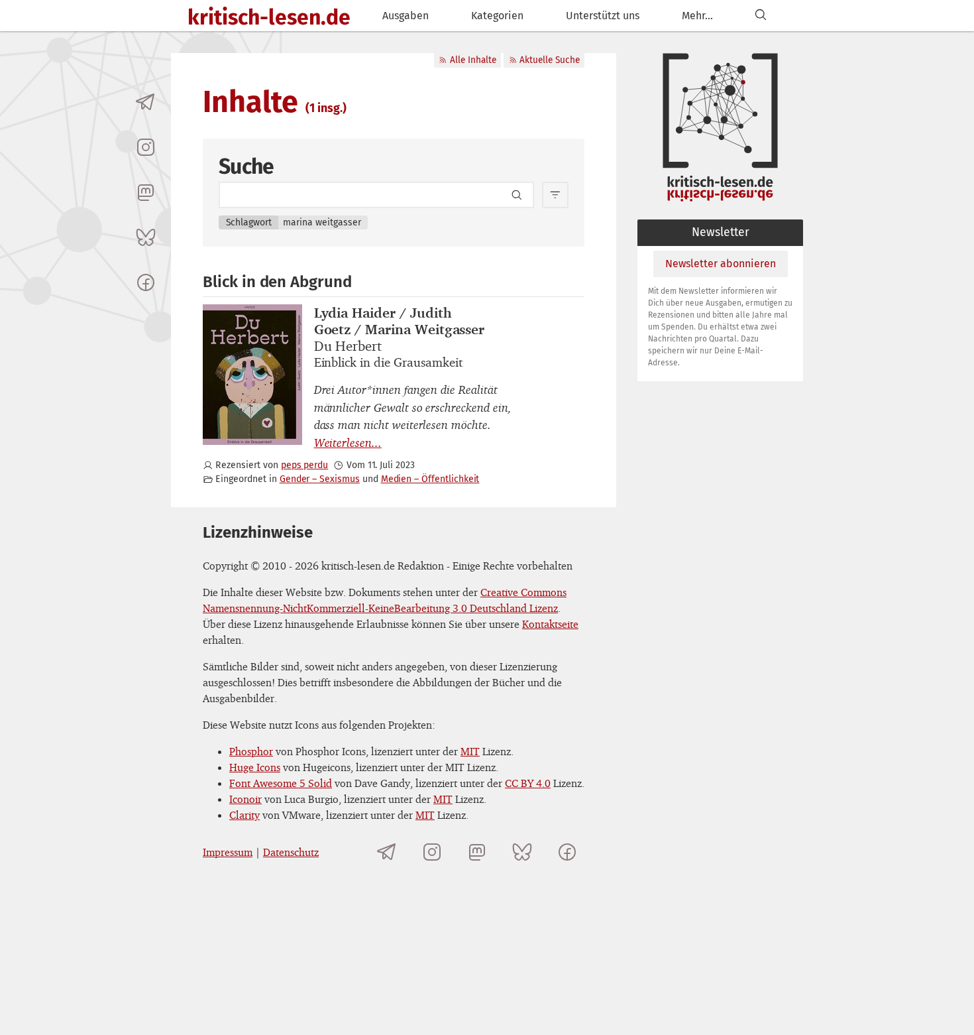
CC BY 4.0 (528, 783)
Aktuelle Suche (549, 60)
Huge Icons (254, 767)
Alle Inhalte (473, 60)
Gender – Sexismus (320, 479)
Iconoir (245, 799)
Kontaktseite (550, 624)
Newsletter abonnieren (720, 263)
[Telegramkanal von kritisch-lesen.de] (146, 102)
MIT (470, 751)
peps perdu (304, 465)
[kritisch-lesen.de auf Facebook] (146, 282)
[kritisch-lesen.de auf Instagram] (146, 147)
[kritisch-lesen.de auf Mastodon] (146, 192)
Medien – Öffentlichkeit (430, 479)
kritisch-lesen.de (269, 17)
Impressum (227, 852)
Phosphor (251, 751)
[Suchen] (760, 15)
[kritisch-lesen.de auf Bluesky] (146, 237)
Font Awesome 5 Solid (280, 783)
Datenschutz (291, 852)
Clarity (244, 815)
